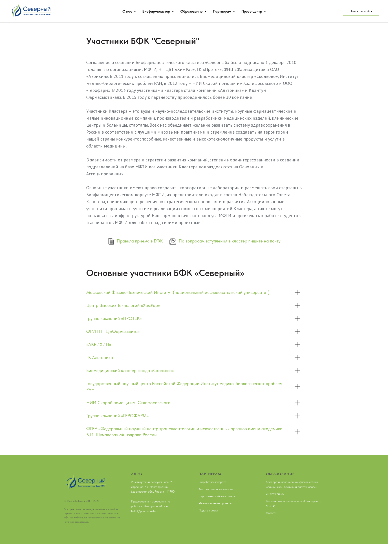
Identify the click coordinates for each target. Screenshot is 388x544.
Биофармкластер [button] (156, 11)
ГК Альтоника (99, 357)
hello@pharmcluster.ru (145, 511)
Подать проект (208, 510)
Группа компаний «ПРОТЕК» (114, 318)
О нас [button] (127, 11)
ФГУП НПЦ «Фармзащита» (113, 331)
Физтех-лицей (275, 494)
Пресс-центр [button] (252, 11)
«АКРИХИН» (98, 344)
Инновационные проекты (214, 503)
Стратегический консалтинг (216, 496)
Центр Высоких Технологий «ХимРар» (123, 305)
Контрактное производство (216, 489)
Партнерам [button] (222, 11)
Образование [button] (191, 11)
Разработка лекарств (212, 482)
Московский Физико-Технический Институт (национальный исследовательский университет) (177, 292)
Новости (271, 513)
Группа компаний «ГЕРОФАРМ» (117, 415)
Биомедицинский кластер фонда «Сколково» (130, 370)
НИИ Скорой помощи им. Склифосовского (128, 402)
